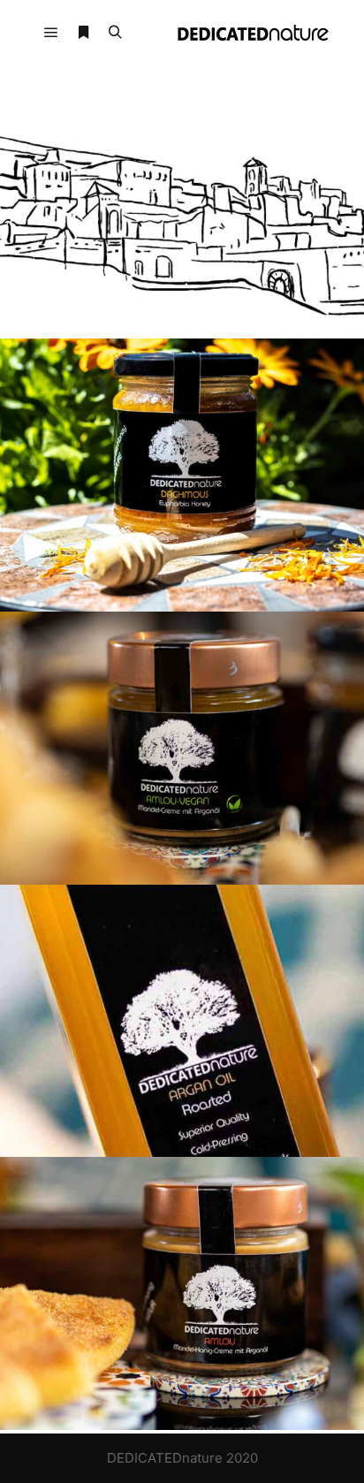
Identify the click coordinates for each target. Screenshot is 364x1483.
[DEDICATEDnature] (253, 32)
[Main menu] (51, 32)
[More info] (83, 32)
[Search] (115, 32)
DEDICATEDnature (165, 1457)
